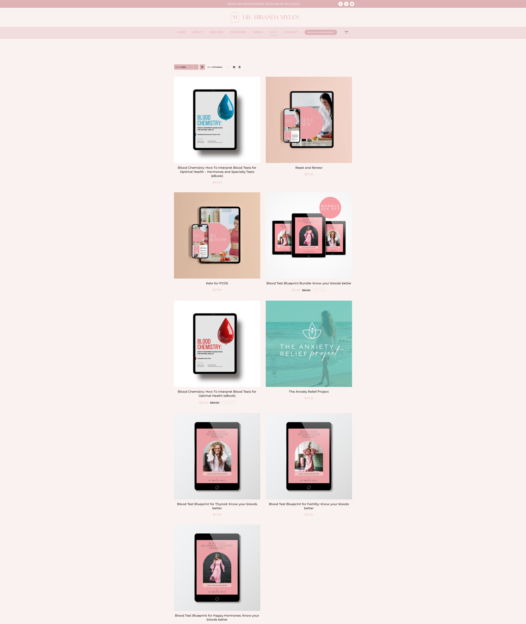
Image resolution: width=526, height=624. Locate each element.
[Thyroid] (217, 414)
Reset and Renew (309, 168)
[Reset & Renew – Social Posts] (309, 78)
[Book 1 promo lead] (217, 302)
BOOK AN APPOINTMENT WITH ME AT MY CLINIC (264, 3)
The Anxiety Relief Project (309, 391)
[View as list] (239, 67)
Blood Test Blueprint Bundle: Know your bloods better (308, 283)
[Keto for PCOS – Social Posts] (217, 193)
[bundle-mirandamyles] (309, 193)
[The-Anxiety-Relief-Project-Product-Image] (309, 302)
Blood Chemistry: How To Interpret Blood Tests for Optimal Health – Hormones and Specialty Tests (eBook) (217, 172)
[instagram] (346, 4)
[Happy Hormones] (217, 525)
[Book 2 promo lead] (217, 78)
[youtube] (352, 4)
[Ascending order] (202, 67)
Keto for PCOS (217, 283)
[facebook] (340, 4)
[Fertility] (309, 414)
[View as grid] (234, 67)
